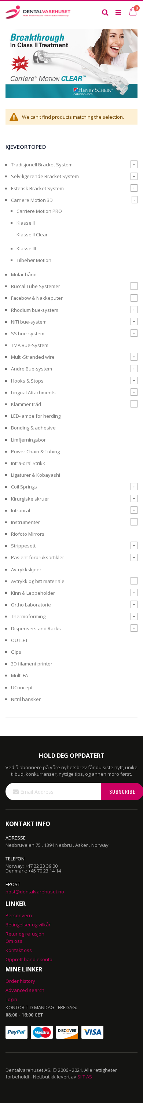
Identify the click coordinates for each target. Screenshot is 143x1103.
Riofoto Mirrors (27, 534)
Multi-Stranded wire (33, 357)
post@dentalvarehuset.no (35, 891)
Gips (16, 652)
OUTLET (19, 640)
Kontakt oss (19, 950)
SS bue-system (27, 333)
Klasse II (25, 223)
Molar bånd (24, 274)
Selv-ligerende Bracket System (45, 176)
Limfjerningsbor (28, 439)
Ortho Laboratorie (31, 604)
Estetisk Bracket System (37, 188)
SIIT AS (84, 1076)
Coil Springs (24, 486)
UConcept (22, 687)
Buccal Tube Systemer (35, 286)
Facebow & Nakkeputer (37, 298)
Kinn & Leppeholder (33, 593)
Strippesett (23, 545)
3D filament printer (31, 663)
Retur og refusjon (25, 933)
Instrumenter (25, 522)
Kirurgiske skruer (30, 498)
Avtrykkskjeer (26, 569)
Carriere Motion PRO (39, 211)
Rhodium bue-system (34, 310)
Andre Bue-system (31, 368)
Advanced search (25, 990)
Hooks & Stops (27, 380)
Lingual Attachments (33, 392)
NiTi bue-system (29, 321)
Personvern (19, 915)
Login (11, 999)
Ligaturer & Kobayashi (35, 475)
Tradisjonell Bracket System (42, 164)
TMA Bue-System (29, 345)
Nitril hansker (26, 699)
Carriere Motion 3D (32, 200)
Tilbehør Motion (33, 260)
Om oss (14, 941)
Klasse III (26, 248)
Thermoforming (28, 616)
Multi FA (19, 675)
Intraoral (20, 510)
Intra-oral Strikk (28, 463)
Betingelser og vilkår (28, 924)
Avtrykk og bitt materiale (38, 581)
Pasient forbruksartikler (37, 557)
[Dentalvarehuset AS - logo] (39, 12)
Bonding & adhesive (33, 427)
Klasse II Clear (32, 234)
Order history (20, 981)
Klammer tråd (26, 404)
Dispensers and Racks (36, 628)
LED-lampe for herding (35, 416)
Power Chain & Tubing (35, 451)
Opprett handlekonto (29, 959)
